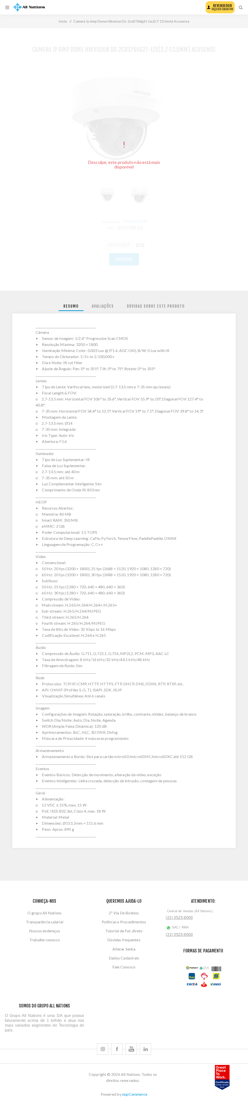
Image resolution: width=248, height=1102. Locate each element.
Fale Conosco (123, 967)
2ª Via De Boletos (124, 912)
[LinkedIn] (145, 1049)
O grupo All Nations (44, 912)
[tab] (71, 306)
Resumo (71, 306)
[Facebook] (117, 1049)
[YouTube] (131, 1049)
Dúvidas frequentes (123, 939)
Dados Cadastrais (124, 958)
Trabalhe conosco (44, 939)
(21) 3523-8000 (179, 918)
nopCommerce (134, 1094)
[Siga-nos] (102, 1049)
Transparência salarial (44, 921)
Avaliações (103, 306)
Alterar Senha (123, 949)
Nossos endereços (44, 930)
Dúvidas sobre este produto (156, 306)
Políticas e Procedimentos (124, 921)
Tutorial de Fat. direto (124, 930)
